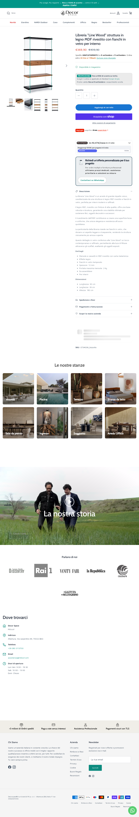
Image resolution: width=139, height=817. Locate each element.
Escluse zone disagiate (106, 58)
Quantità (79, 90)
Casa (55, 22)
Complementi (69, 22)
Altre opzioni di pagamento (104, 123)
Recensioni (74, 775)
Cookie (73, 767)
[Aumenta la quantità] (94, 95)
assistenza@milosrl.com (18, 658)
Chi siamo (74, 748)
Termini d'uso (75, 759)
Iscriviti (95, 768)
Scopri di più (114, 79)
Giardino (25, 22)
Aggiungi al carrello (103, 107)
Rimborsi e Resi (76, 751)
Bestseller (106, 22)
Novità (13, 22)
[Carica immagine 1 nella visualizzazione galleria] (38, 64)
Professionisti (123, 22)
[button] (69, 501)
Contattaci (74, 755)
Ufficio (83, 22)
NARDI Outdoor (41, 22)
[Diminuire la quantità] (78, 95)
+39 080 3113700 (15, 648)
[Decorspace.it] (69, 13)
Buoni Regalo (75, 771)
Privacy (73, 763)
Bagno (94, 22)
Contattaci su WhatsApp (92, 180)
